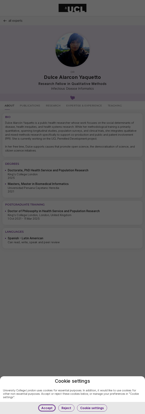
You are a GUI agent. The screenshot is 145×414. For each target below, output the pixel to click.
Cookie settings (92, 408)
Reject (66, 408)
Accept (46, 408)
